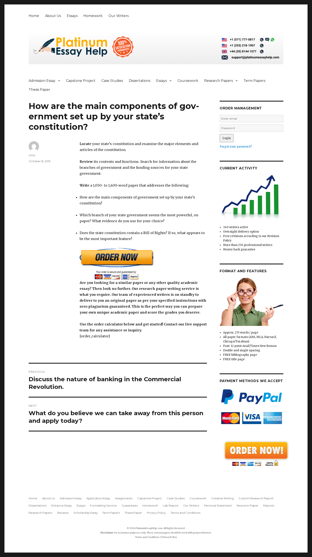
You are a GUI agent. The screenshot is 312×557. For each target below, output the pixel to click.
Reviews (63, 512)
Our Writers (118, 16)
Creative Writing (222, 498)
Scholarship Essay (85, 512)
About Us (53, 16)
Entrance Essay (61, 505)
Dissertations (139, 81)
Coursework (187, 81)
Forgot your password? (236, 146)
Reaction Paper (247, 505)
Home (34, 16)
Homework (93, 16)
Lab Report (170, 505)
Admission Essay (42, 81)
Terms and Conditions (185, 512)
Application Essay (98, 498)
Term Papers (254, 81)
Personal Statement (218, 505)
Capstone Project (81, 81)
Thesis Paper (39, 90)
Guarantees (130, 505)
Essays (72, 16)
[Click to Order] (143, 264)
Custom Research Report (256, 498)
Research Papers (218, 81)
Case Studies (112, 81)
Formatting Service (103, 505)
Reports (268, 505)
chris (32, 155)
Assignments (123, 498)
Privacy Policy (156, 512)
